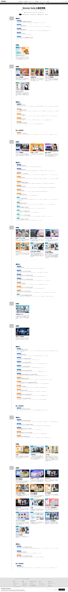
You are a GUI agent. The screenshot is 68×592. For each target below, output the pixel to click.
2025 (27, 12)
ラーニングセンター (38, 3)
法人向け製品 (26, 1)
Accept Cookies (61, 589)
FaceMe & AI (32, 1)
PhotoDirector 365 (33, 14)
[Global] (66, 1)
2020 (40, 12)
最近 (24, 12)
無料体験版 (36, 1)
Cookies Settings (49, 589)
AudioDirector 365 (41, 14)
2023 (32, 12)
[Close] (67, 589)
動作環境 (45, 3)
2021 (37, 12)
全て (20, 14)
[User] (64, 1)
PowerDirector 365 (26, 14)
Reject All (55, 589)
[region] (34, 589)
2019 (43, 12)
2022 (35, 12)
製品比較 (28, 3)
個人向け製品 (20, 1)
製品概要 (23, 3)
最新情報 (33, 3)
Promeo (47, 14)
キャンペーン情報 (46, 1)
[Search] (62, 1)
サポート (41, 1)
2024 (30, 12)
